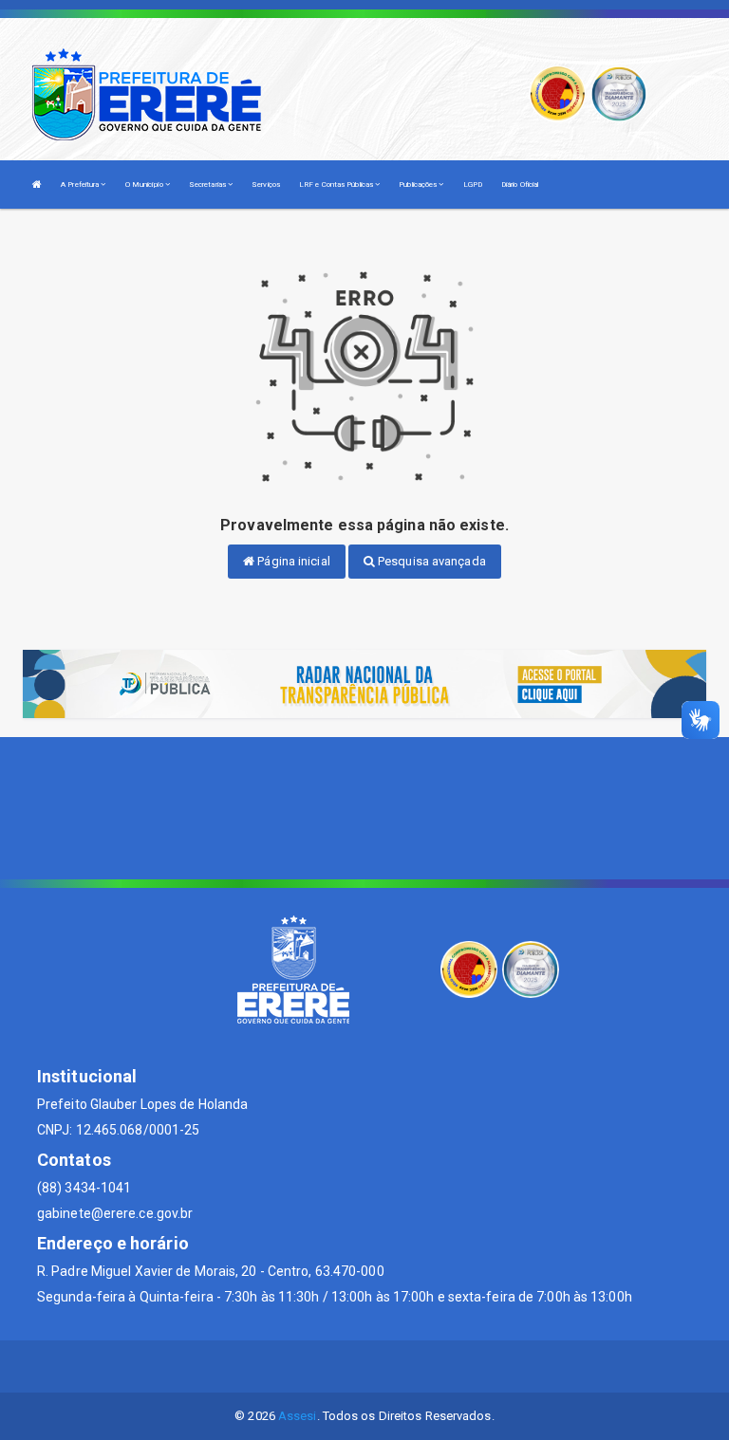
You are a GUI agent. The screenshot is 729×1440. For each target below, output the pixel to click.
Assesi (297, 1416)
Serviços (266, 184)
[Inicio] (37, 184)
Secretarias (208, 184)
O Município (145, 184)
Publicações (419, 184)
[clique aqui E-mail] (319, 1366)
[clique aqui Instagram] (410, 1366)
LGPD (472, 184)
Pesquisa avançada (430, 561)
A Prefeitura (81, 184)
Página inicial (292, 561)
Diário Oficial (519, 184)
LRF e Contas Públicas (337, 184)
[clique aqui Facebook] (365, 1366)
